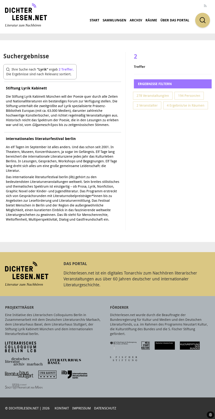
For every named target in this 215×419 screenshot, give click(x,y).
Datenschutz (105, 408)
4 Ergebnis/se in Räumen (185, 105)
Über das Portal (174, 20)
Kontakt (62, 408)
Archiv (136, 20)
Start (94, 20)
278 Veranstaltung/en (153, 95)
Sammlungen (114, 20)
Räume (151, 20)
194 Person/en (189, 95)
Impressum (81, 408)
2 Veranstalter (147, 105)
